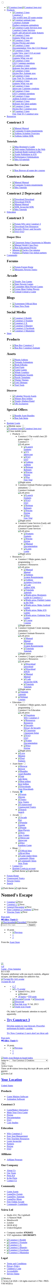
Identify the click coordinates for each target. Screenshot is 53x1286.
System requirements (33, 131)
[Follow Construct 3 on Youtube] (22, 320)
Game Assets (12, 1191)
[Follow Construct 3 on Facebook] (23, 328)
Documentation (13, 1117)
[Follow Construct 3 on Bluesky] (22, 326)
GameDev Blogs (14, 1199)
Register (11, 423)
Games (23, 370)
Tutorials (23, 187)
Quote (28, 1007)
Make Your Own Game (17, 1112)
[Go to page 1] (17, 932)
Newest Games (26, 284)
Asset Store (17, 763)
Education (11, 212)
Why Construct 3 (14, 1133)
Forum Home (27, 267)
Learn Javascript (14, 1141)
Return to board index (23, 1058)
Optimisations (32, 157)
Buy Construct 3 (26, 345)
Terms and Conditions (16, 1263)
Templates (25, 377)
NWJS (27, 202)
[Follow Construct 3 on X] (19, 323)
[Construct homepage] (24, 7)
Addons (24, 359)
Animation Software (16, 1099)
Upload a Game (28, 291)
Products (11, 10)
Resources (11, 116)
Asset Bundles (27, 415)
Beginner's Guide (27, 147)
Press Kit (11, 1175)
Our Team (11, 1173)
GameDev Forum (14, 1194)
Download (29, 199)
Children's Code (14, 1268)
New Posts (24, 306)
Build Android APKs (32, 152)
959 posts (32, 996)
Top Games (26, 281)
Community (12, 255)
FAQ (21, 231)
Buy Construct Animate (29, 348)
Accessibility (12, 1271)
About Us (11, 1170)
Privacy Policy (13, 1266)
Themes (25, 380)
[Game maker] (24, 428)
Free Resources (31, 226)
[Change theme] (25, 871)
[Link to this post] (19, 1004)
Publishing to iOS (28, 154)
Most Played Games (33, 286)
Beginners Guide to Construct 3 (35, 596)
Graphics (24, 372)
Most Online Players (29, 289)
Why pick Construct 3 (31, 224)
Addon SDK (28, 136)
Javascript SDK (26, 207)
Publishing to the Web (35, 149)
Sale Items (23, 418)
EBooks (23, 365)
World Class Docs (29, 245)
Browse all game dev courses (31, 170)
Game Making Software (17, 1096)
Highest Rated (27, 401)
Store (9, 333)
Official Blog (31, 303)
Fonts (21, 367)
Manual (25, 128)
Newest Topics (30, 269)
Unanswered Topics (16, 878)
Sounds (29, 375)
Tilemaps (23, 382)
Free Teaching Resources (18, 1138)
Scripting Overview (31, 133)
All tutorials (24, 159)
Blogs (15, 848)
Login (17, 423)
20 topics (22, 996)
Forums (16, 792)
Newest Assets (29, 396)
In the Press (12, 1178)
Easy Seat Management (17, 1136)
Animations (27, 362)
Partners (10, 1144)
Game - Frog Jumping (11, 969)
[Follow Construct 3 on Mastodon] (23, 331)
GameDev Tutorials (15, 1196)
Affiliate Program (14, 1159)
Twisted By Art (8, 981)
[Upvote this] (21, 999)
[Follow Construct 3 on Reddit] (22, 318)
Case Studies (12, 1122)
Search (10, 883)
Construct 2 (31, 656)
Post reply (5, 917)
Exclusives (23, 403)
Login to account (27, 868)
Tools (21, 385)
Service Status (13, 1273)
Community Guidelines (17, 1204)
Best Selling (27, 398)
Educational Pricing (27, 247)
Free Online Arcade (15, 1202)
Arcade (16, 815)
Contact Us (17, 866)
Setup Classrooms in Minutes (37, 242)
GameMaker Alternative (17, 1110)
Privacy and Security (31, 229)
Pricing (10, 1115)
